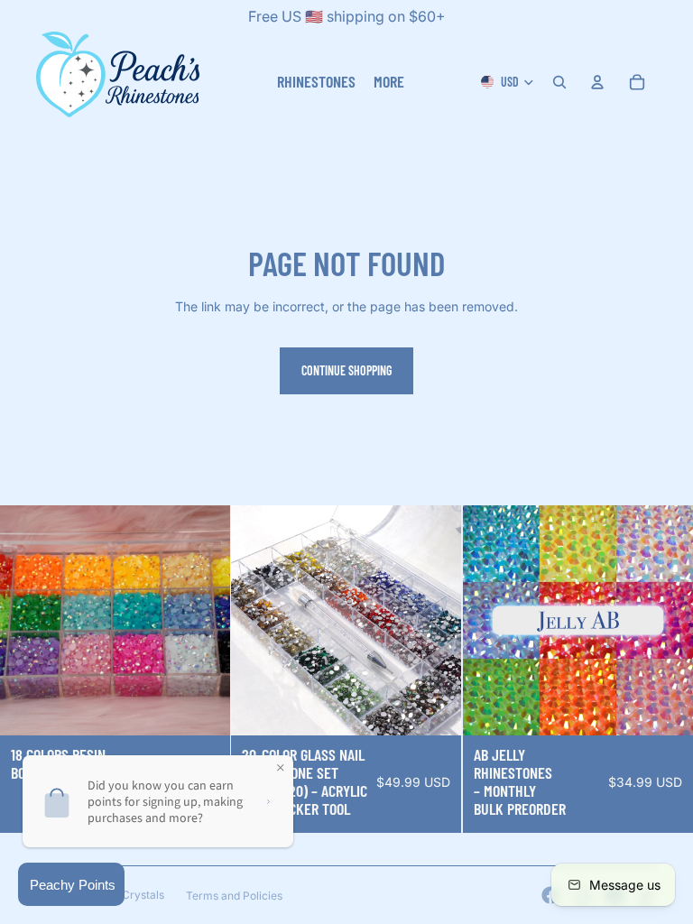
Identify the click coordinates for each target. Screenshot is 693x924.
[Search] (559, 82)
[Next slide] (435, 620)
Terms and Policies (234, 895)
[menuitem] (389, 81)
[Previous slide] (258, 620)
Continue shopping (346, 370)
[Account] (597, 82)
